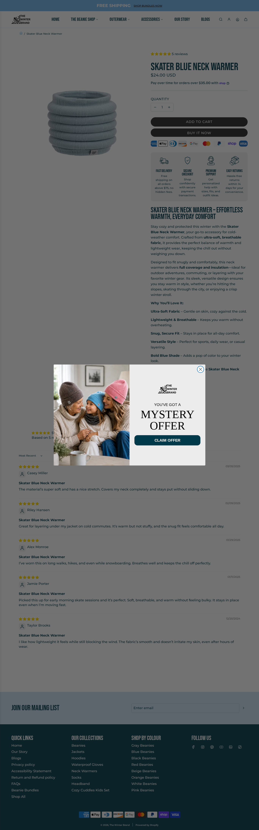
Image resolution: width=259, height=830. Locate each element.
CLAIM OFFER (167, 440)
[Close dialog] (200, 369)
